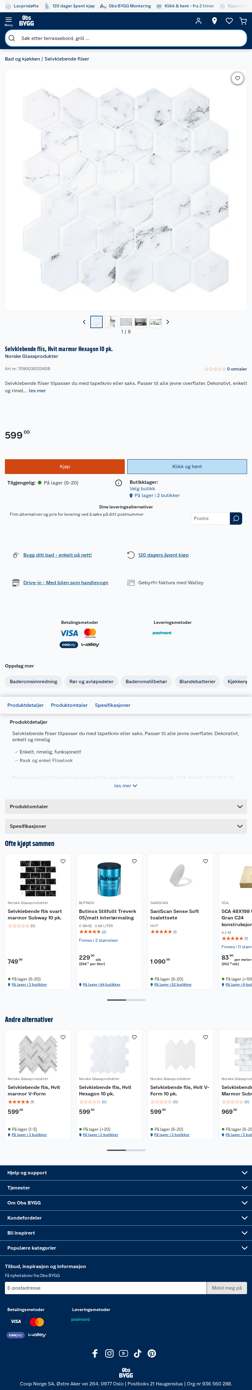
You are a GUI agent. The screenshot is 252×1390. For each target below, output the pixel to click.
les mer (37, 391)
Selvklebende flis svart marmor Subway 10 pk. (35, 914)
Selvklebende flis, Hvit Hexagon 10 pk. (105, 1090)
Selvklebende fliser (67, 59)
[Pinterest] (151, 1353)
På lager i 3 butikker (29, 984)
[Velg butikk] (214, 20)
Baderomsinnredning (33, 681)
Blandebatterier (197, 681)
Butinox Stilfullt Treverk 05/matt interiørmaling (107, 914)
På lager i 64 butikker (101, 984)
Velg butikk (142, 488)
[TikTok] (137, 1353)
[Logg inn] (198, 20)
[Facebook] (95, 1353)
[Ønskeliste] (229, 20)
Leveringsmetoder (173, 622)
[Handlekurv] (243, 20)
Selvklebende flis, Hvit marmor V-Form (34, 1090)
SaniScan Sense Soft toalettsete (174, 914)
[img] (38, 926)
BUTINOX (86, 903)
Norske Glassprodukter (31, 356)
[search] (12, 38)
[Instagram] (109, 1353)
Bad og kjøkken (22, 59)
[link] (225, 369)
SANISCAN (159, 903)
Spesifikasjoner (112, 705)
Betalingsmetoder (79, 622)
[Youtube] (123, 1353)
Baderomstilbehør (146, 681)
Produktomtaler (69, 705)
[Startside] (103, 20)
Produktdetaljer (25, 705)
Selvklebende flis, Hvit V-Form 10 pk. (179, 1090)
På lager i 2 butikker (157, 495)
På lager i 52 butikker (173, 984)
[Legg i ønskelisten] (237, 78)
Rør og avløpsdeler (91, 681)
